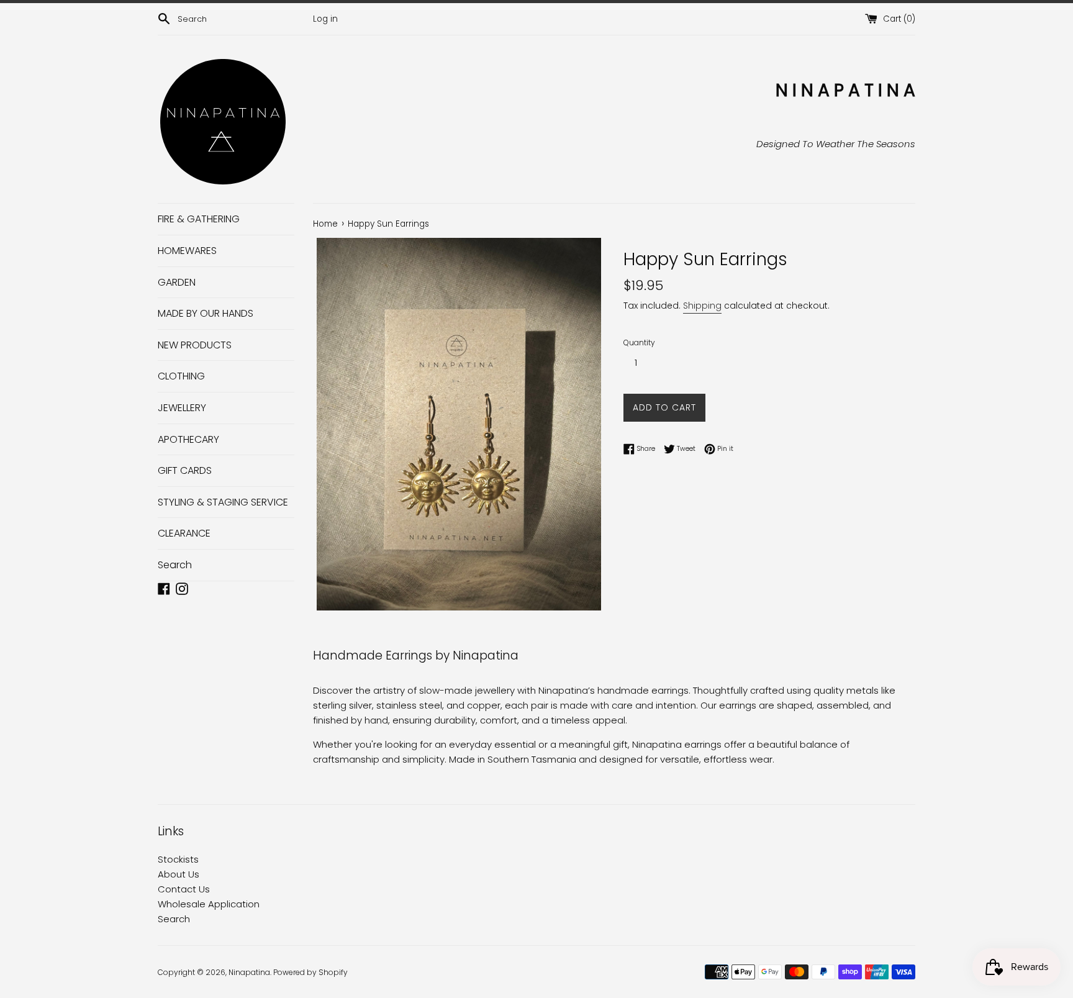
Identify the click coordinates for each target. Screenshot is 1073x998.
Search (175, 565)
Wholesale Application (209, 903)
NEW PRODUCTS (195, 345)
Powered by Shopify (310, 972)
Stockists (178, 859)
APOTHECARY (188, 439)
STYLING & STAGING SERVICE (223, 502)
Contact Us (184, 889)
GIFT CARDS (185, 470)
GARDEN (177, 282)
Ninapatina (249, 972)
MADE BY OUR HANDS (205, 313)
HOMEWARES (187, 250)
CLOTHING (181, 376)
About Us (178, 874)
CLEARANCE (184, 533)
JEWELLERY (182, 408)
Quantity (639, 342)
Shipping (702, 305)
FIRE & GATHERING (199, 219)
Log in (325, 19)
